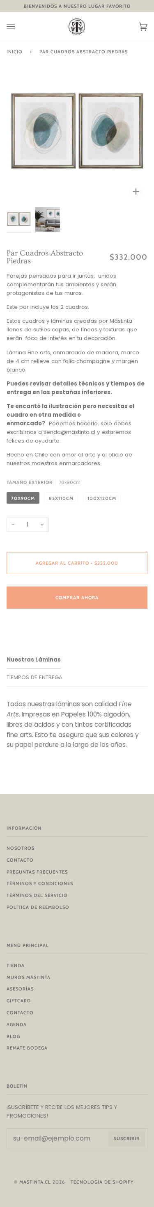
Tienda (16, 965)
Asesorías (20, 989)
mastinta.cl (35, 1182)
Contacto (20, 860)
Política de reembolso (38, 907)
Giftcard (19, 1001)
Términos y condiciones (40, 883)
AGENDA (17, 1024)
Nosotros (20, 848)
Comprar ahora (77, 597)
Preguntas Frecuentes (37, 872)
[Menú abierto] (19, 26)
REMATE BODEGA (27, 1048)
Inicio (15, 52)
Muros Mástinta (29, 977)
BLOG (13, 1036)
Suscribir (127, 1138)
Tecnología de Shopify (102, 1182)
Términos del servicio (37, 895)
